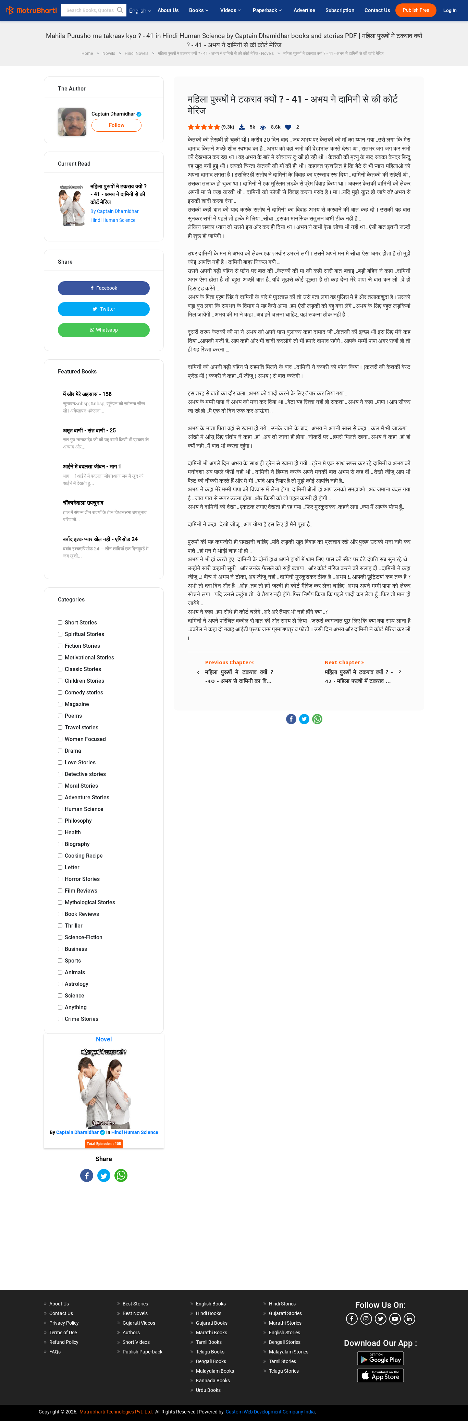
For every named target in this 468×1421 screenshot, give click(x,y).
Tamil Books (209, 1342)
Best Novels (135, 1313)
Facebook (106, 288)
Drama (73, 751)
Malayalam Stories (288, 1351)
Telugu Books (210, 1351)
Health (73, 832)
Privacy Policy (64, 1323)
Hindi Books (208, 1313)
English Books (211, 1303)
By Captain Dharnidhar (114, 211)
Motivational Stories (89, 657)
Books (197, 10)
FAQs (55, 1351)
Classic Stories (83, 669)
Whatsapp (107, 330)
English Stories (284, 1332)
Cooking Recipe (84, 855)
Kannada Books (213, 1380)
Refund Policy (63, 1342)
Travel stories (81, 727)
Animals (75, 972)
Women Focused (85, 739)
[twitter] (380, 1319)
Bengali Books (211, 1361)
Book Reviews (82, 914)
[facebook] (352, 1319)
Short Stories (81, 622)
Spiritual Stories (84, 634)
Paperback (266, 10)
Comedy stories (84, 692)
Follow (116, 125)
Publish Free (416, 10)
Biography (77, 844)
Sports (73, 960)
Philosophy (78, 820)
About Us (168, 10)
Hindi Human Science (112, 220)
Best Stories (135, 1303)
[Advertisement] (104, 1242)
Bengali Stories (284, 1342)
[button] (120, 10)
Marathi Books (211, 1332)
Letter (72, 867)
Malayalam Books (215, 1371)
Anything (76, 1007)
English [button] (137, 11)
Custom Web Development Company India (270, 1411)
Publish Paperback (142, 1351)
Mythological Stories (90, 902)
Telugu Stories (284, 1371)
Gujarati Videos (139, 1323)
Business (76, 949)
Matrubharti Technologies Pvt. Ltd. (117, 1411)
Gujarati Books (211, 1323)
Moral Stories (81, 786)
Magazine (77, 704)
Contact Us (377, 10)
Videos (229, 10)
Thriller (74, 925)
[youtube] (395, 1319)
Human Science (84, 809)
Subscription (339, 10)
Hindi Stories (282, 1303)
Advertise (304, 10)
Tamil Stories (282, 1361)
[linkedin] (409, 1319)
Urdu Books (208, 1390)
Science (74, 995)
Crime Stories (81, 1019)
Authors (131, 1332)
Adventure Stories (87, 797)
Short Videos (136, 1342)
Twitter (107, 309)
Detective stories (85, 774)
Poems (73, 716)
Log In (450, 10)
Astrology (76, 984)
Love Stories (80, 762)
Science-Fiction (83, 937)
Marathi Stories (285, 1323)
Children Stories (84, 681)
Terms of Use (63, 1332)
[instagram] (366, 1319)
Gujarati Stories (285, 1313)
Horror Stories (82, 879)
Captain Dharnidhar (113, 114)
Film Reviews (81, 890)
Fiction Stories (82, 646)
